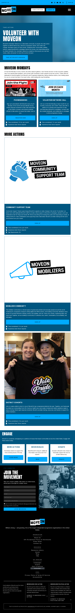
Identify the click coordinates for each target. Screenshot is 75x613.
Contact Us (5, 2)
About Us (37, 537)
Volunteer (37, 568)
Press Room (37, 541)
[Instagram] (54, 2)
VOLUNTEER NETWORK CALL (54, 100)
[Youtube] (57, 2)
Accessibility (37, 577)
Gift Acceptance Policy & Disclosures (37, 539)
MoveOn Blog (37, 447)
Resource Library (37, 550)
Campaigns (37, 562)
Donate (61, 447)
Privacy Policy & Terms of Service (37, 575)
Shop (69, 2)
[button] (69, 10)
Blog (37, 554)
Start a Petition (37, 566)
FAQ (37, 556)
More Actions (13, 447)
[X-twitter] (63, 2)
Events (37, 564)
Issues (37, 552)
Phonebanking (20, 100)
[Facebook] (60, 2)
